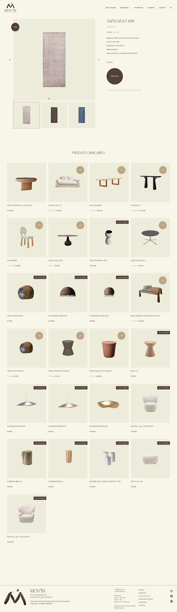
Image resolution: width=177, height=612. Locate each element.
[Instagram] (171, 591)
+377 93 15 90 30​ (119, 591)
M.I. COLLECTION (144, 596)
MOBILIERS (142, 593)
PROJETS (141, 590)
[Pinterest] (171, 601)
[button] (48, 98)
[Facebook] (171, 596)
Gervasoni (111, 27)
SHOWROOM (138, 8)
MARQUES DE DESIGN (145, 599)
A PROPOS (151, 8)
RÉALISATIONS (111, 8)
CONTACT (162, 8)
